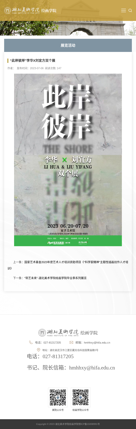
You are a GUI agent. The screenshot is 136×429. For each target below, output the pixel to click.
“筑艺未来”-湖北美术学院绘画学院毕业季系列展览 (55, 278)
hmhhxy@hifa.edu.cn (97, 342)
